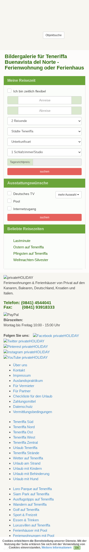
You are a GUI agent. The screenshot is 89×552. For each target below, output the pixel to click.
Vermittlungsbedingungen (32, 412)
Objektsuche (54, 35)
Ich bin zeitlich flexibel (29, 91)
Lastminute (21, 241)
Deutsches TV (23, 194)
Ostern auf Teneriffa (28, 247)
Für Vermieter (23, 386)
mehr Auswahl (67, 194)
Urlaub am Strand (26, 463)
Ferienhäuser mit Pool (30, 530)
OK (77, 547)
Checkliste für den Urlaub (32, 396)
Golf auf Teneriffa (26, 510)
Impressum (22, 375)
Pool (16, 201)
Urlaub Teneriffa (25, 448)
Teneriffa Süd (23, 422)
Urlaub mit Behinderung (31, 474)
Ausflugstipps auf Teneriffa (33, 499)
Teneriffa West (24, 437)
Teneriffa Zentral (25, 442)
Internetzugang (24, 209)
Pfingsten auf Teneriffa (30, 253)
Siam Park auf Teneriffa (31, 494)
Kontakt (19, 370)
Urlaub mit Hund (25, 479)
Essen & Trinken (26, 520)
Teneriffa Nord (24, 427)
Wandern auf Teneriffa (30, 504)
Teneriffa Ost (23, 432)
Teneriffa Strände (26, 453)
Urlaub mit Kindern (27, 468)
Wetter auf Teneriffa (28, 458)
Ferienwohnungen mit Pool (33, 536)
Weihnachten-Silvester (30, 260)
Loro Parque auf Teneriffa (32, 489)
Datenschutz (23, 407)
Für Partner (22, 391)
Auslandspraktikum (28, 381)
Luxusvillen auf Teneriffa (31, 525)
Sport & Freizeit (25, 515)
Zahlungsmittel (24, 401)
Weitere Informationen (56, 547)
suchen (44, 171)
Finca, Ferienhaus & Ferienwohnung (19, 10)
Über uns (20, 365)
